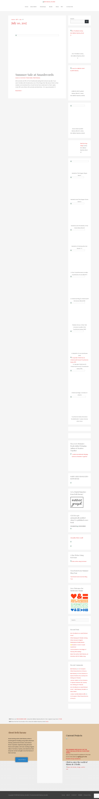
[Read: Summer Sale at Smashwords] (37, 52)
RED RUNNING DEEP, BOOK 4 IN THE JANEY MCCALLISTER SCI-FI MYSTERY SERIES (77, 751)
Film (62, 6)
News (57, 6)
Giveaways (43, 6)
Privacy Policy (87, 795)
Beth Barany (73, 669)
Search (72, 18)
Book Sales (29, 78)
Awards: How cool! (76, 538)
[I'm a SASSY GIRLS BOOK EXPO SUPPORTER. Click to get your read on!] (71, 482)
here (47, 721)
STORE (60, 719)
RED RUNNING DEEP (21, 719)
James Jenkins (74, 680)
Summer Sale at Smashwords (34, 74)
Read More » (18, 90)
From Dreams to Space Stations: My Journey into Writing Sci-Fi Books (79, 676)
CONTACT (74, 795)
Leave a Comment (20, 78)
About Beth (33, 6)
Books (50, 6)
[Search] (87, 21)
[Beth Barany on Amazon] (78, 526)
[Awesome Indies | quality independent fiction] (71, 546)
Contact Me (69, 6)
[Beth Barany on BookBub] (71, 528)
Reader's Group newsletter (73, 758)
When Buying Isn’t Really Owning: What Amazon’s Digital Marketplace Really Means (79, 640)
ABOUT (68, 795)
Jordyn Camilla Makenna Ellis (78, 694)
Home (26, 6)
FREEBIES (80, 795)
